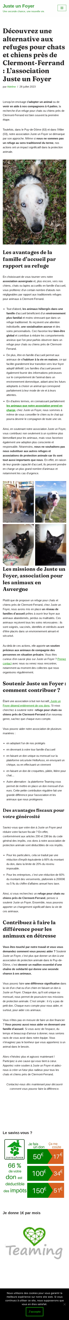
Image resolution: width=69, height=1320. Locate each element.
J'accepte (35, 1311)
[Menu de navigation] (62, 8)
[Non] (64, 1304)
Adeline (11, 86)
